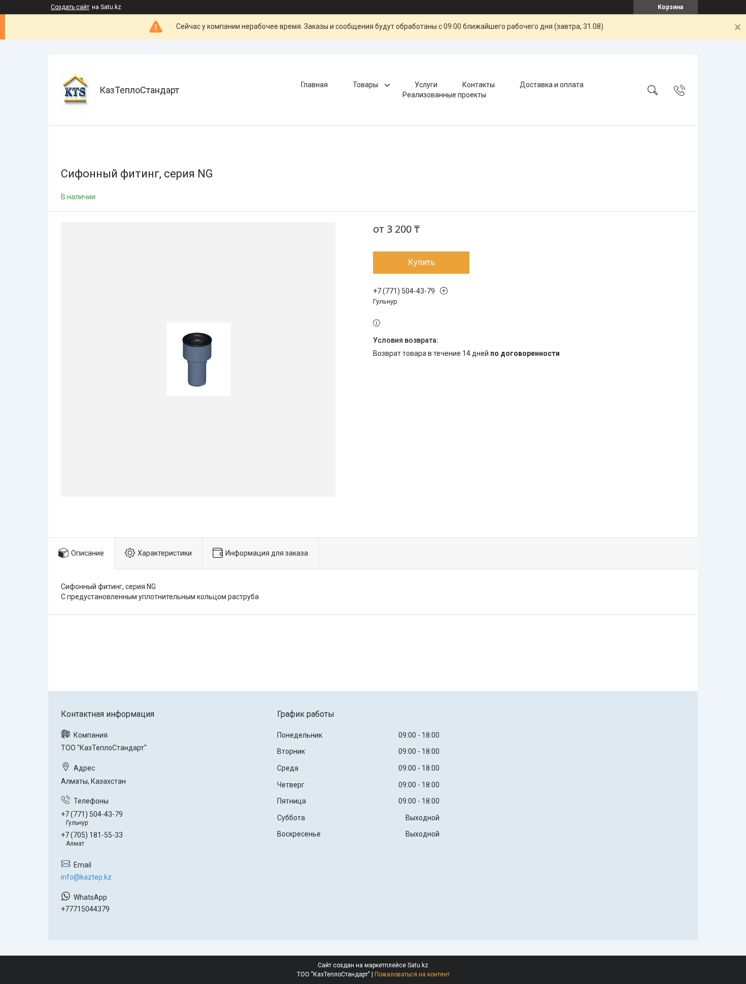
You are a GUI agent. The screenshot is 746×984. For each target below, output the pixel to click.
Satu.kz (418, 965)
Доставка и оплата (552, 85)
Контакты (478, 85)
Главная (314, 85)
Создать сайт (70, 7)
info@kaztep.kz (86, 877)
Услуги (426, 85)
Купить (421, 262)
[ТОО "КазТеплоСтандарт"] (75, 90)
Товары (366, 85)
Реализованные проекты (444, 95)
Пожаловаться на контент (412, 974)
